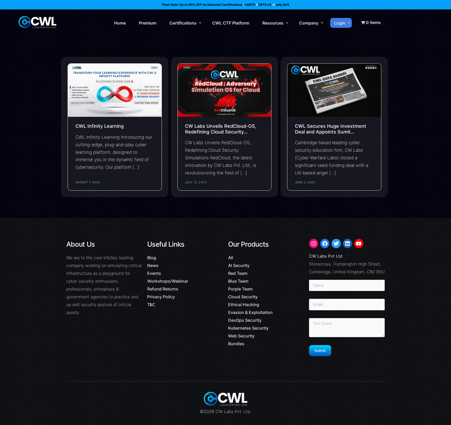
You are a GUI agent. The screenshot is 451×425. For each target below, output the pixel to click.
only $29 (282, 4)
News (152, 265)
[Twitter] (336, 243)
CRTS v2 (264, 4)
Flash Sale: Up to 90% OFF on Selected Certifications (202, 4)
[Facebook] (324, 243)
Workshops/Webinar (167, 281)
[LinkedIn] (347, 243)
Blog (151, 257)
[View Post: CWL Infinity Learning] (115, 90)
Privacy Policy (161, 296)
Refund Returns (162, 289)
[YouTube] (358, 243)
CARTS (249, 4)
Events (154, 273)
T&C (151, 304)
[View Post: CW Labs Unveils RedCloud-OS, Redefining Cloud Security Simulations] (224, 90)
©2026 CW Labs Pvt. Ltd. (225, 411)
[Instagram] (313, 243)
